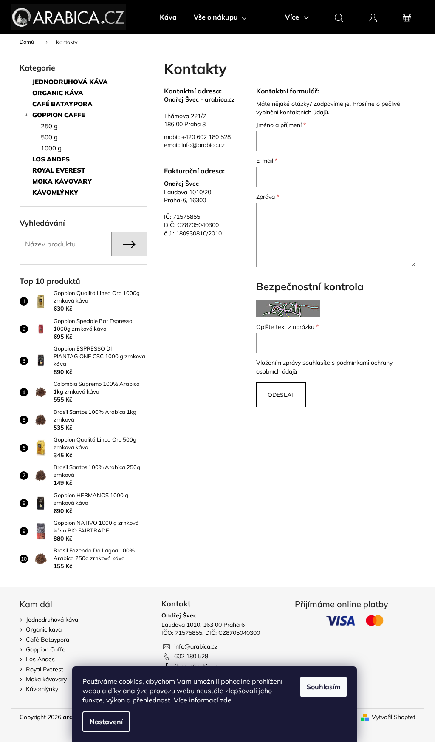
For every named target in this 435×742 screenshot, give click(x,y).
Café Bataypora (62, 104)
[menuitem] (168, 17)
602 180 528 (191, 656)
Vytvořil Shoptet (393, 717)
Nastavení (106, 721)
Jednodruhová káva (70, 82)
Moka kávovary (62, 181)
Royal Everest (58, 170)
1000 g (51, 148)
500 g (49, 137)
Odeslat (281, 395)
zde (226, 700)
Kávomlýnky (55, 192)
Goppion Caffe (58, 115)
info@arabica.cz (203, 145)
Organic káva (57, 93)
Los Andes (51, 159)
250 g (49, 126)
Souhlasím (323, 687)
